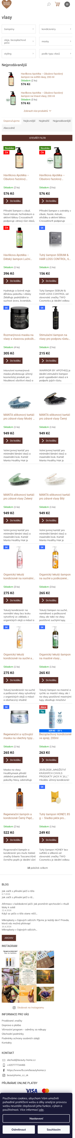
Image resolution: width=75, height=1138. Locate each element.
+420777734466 (16, 1065)
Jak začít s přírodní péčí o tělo (18, 891)
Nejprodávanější (62, 120)
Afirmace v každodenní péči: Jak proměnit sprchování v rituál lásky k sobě (35, 905)
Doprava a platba (11, 1025)
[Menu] (67, 4)
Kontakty (7, 1042)
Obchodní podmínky (13, 1033)
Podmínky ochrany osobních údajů (21, 1038)
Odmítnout (19, 1129)
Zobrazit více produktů (36, 111)
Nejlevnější (29, 120)
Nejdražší (44, 120)
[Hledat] (48, 4)
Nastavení (36, 1118)
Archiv (9, 938)
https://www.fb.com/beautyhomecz (26, 1070)
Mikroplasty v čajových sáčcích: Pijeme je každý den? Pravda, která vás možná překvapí (35, 922)
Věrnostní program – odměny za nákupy (24, 1029)
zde (41, 1109)
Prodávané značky (12, 1020)
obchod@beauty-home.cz (21, 1059)
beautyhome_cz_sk (17, 1075)
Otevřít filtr (37, 138)
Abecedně (9, 127)
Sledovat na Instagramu (30, 1007)
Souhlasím (54, 1129)
